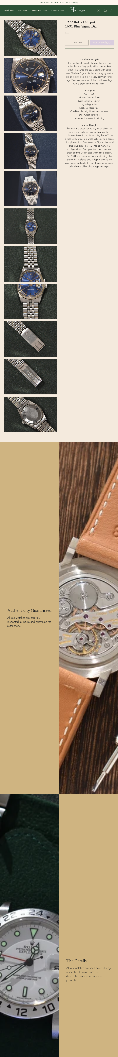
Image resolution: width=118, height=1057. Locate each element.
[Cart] (112, 10)
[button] (9, 10)
